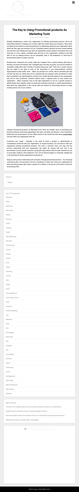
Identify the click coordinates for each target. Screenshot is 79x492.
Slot (7, 350)
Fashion (8, 250)
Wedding (8, 393)
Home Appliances (11, 293)
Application (9, 206)
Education (9, 241)
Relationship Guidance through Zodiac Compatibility (22, 420)
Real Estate (9, 337)
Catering (8, 228)
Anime (8, 202)
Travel (8, 372)
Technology (9, 367)
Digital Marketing (11, 236)
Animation (9, 197)
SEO (7, 341)
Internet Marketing (11, 311)
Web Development (11, 385)
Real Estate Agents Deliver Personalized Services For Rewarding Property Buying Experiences (35, 415)
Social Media (10, 354)
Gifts (7, 280)
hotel (7, 302)
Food (7, 263)
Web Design (9, 380)
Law (7, 315)
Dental (8, 232)
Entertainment (10, 245)
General (8, 276)
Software (9, 359)
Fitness (8, 258)
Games (8, 267)
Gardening (9, 271)
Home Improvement (12, 297)
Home (8, 289)
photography (10, 332)
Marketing (9, 319)
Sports (8, 363)
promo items (67, 134)
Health (8, 284)
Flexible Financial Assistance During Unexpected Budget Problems (26, 411)
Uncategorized (10, 376)
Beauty (8, 215)
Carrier (8, 223)
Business (9, 219)
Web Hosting (10, 389)
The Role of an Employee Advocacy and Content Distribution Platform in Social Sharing (33, 407)
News (7, 324)
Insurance (9, 306)
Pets (7, 328)
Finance (8, 254)
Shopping (9, 345)
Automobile (9, 210)
